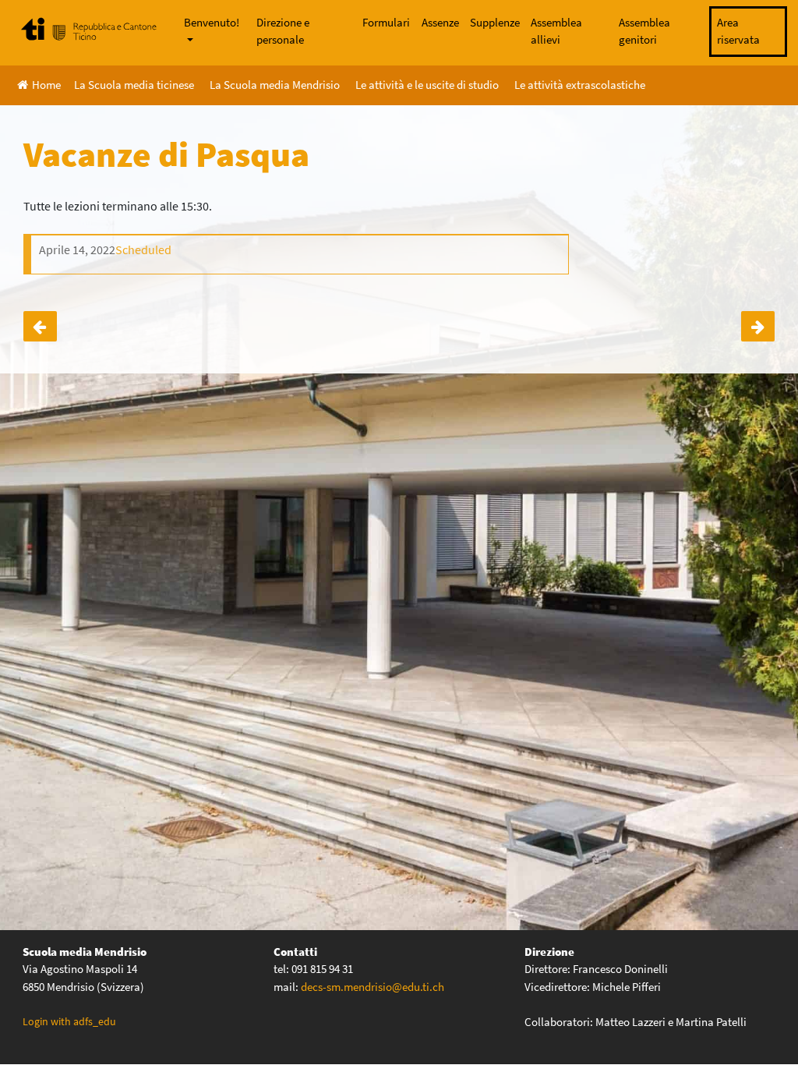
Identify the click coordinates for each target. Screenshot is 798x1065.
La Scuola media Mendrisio (275, 84)
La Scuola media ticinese (134, 84)
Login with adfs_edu (69, 1021)
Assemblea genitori (644, 31)
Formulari (386, 22)
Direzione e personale (282, 31)
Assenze (440, 22)
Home (46, 84)
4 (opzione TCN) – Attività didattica (758, 326)
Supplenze (495, 22)
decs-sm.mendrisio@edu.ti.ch (372, 986)
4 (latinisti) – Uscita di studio (40, 326)
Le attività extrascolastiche (579, 84)
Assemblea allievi (556, 31)
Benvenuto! (211, 22)
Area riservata (738, 31)
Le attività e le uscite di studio (427, 84)
